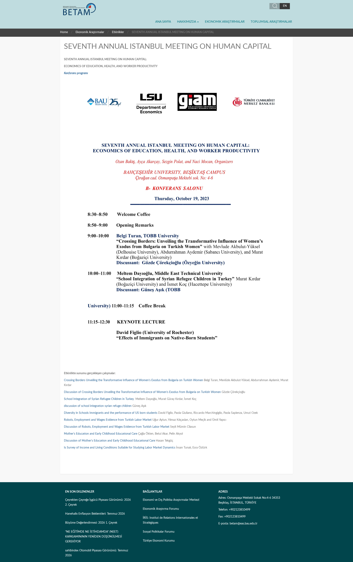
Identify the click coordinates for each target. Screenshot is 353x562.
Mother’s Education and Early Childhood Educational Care (100, 433)
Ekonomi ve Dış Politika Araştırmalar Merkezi (171, 500)
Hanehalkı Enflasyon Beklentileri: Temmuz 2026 (95, 513)
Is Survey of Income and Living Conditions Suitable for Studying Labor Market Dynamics (119, 447)
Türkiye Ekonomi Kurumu (159, 540)
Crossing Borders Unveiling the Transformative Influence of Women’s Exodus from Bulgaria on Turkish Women (133, 380)
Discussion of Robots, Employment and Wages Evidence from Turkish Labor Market (116, 426)
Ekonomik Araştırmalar (225, 21)
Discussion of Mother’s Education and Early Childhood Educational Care (109, 440)
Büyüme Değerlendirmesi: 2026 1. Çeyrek (91, 522)
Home (64, 32)
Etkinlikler (118, 32)
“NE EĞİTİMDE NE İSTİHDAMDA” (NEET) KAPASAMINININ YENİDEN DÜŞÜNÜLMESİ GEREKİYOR (93, 536)
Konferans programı (76, 73)
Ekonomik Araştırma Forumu (161, 508)
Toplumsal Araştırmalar (271, 21)
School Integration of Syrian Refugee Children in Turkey (99, 399)
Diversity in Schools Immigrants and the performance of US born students (110, 413)
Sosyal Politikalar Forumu (158, 531)
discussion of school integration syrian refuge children (98, 406)
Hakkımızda (187, 21)
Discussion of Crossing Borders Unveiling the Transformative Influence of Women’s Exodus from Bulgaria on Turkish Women (142, 392)
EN (285, 5)
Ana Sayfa (163, 21)
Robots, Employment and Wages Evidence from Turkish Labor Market (108, 419)
